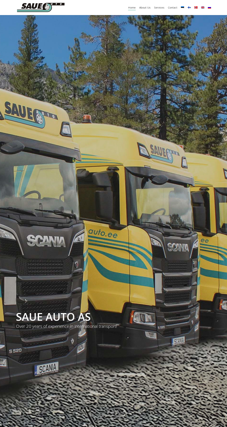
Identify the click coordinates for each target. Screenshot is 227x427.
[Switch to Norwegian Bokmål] (196, 7)
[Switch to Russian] (209, 7)
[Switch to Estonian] (182, 7)
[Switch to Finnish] (189, 7)
